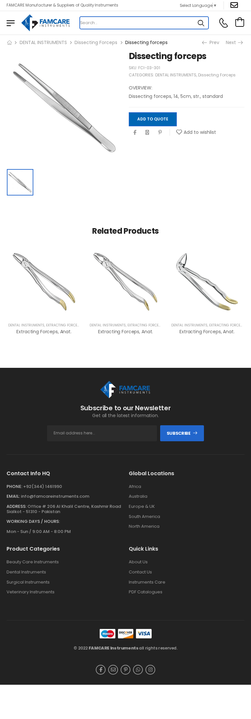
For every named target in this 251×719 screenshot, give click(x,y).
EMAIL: (13, 496)
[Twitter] (147, 132)
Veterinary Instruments (31, 592)
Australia (138, 496)
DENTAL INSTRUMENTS (43, 42)
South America (144, 516)
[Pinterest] (160, 132)
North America (144, 526)
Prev (213, 42)
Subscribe (179, 433)
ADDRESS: (16, 506)
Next (231, 42)
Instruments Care (147, 582)
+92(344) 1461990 (42, 486)
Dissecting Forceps (96, 42)
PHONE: (14, 486)
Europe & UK (142, 506)
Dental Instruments (26, 572)
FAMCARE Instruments (114, 648)
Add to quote (152, 119)
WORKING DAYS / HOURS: (33, 521)
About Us (138, 562)
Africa (135, 486)
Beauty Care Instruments (33, 562)
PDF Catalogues (145, 592)
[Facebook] (134, 132)
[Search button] (201, 22)
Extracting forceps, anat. (44, 331)
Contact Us (140, 572)
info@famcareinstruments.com (55, 496)
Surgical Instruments (28, 582)
